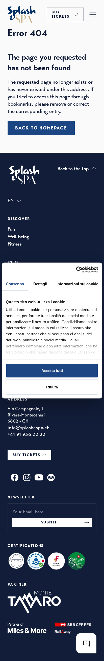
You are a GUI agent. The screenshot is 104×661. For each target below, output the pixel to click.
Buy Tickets (60, 14)
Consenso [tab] (15, 283)
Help (86, 643)
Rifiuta (52, 387)
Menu (92, 14)
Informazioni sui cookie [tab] (77, 283)
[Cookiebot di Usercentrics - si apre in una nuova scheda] (76, 270)
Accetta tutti (52, 370)
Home (22, 14)
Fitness (15, 244)
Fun (11, 229)
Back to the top (73, 168)
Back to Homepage (41, 128)
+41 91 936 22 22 (26, 434)
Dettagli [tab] (40, 283)
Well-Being (18, 236)
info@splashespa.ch (28, 427)
